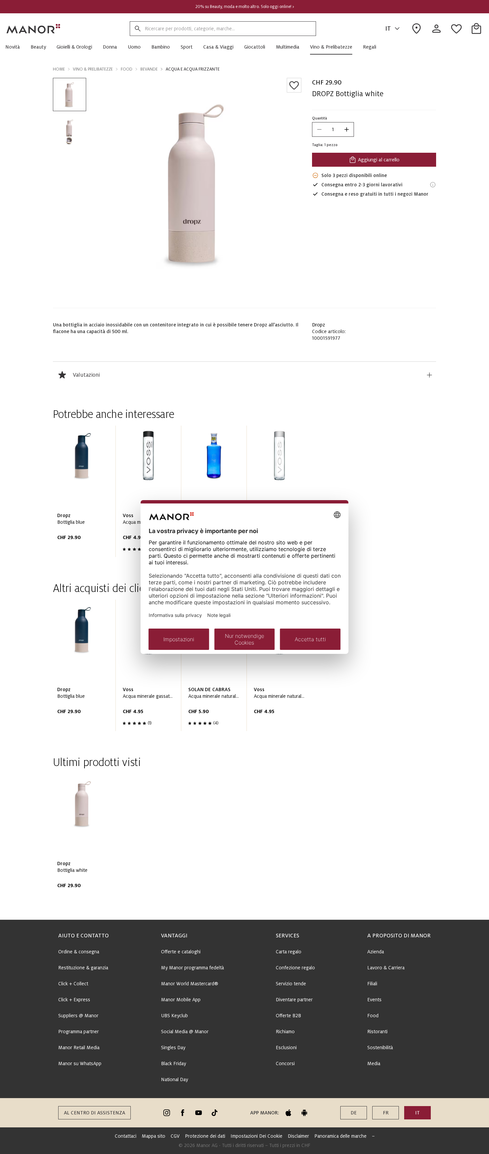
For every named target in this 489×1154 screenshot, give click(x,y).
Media (373, 1063)
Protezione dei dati (205, 1136)
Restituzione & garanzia (83, 967)
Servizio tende (291, 983)
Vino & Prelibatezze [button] (93, 69)
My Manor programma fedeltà (192, 967)
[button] (15, 47)
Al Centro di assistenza (94, 1112)
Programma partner (78, 1031)
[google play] (304, 1112)
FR (386, 1112)
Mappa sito (153, 1136)
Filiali (372, 983)
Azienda (375, 951)
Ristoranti (377, 1031)
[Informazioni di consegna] (432, 184)
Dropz (318, 324)
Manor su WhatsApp (79, 1063)
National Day (174, 1079)
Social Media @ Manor (185, 1031)
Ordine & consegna (78, 951)
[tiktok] (214, 1112)
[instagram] (166, 1112)
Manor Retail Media (78, 1047)
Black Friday (173, 1063)
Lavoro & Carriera (386, 967)
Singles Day (173, 1047)
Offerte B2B (288, 1015)
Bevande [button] (149, 69)
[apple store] (288, 1112)
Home (59, 69)
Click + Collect (73, 983)
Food (373, 1015)
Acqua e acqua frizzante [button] (193, 69)
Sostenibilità (380, 1047)
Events (374, 999)
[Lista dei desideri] (294, 85)
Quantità (319, 118)
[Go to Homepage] (33, 28)
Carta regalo (288, 951)
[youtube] (198, 1112)
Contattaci (125, 1136)
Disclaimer (298, 1136)
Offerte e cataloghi (181, 951)
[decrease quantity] (319, 129)
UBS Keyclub (174, 1015)
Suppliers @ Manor (78, 1015)
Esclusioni (286, 1047)
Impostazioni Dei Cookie (256, 1136)
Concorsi (285, 1063)
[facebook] (182, 1112)
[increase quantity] (347, 129)
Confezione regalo (295, 967)
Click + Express (74, 999)
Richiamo (285, 1031)
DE (354, 1112)
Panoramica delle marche (340, 1136)
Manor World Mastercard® (189, 983)
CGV (175, 1136)
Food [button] (126, 69)
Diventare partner (294, 999)
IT (388, 28)
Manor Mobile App (181, 999)
